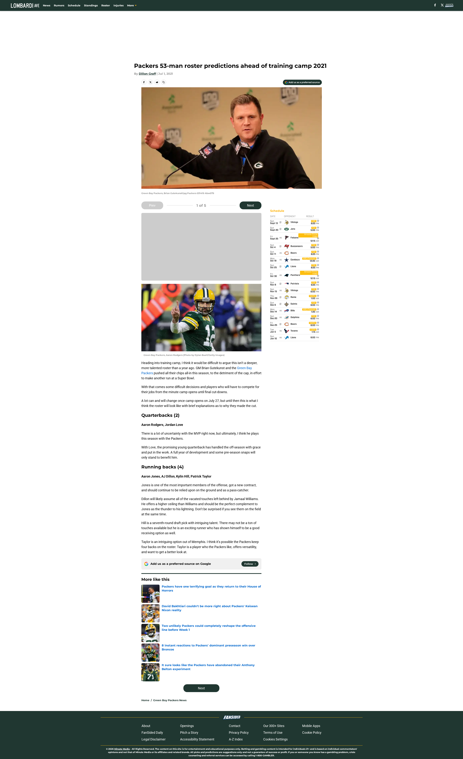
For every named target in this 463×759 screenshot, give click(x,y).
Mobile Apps (311, 726)
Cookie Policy (311, 732)
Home (145, 700)
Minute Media (122, 749)
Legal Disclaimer (154, 739)
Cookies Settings (275, 739)
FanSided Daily (152, 732)
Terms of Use (273, 732)
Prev (152, 205)
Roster (105, 5)
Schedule (74, 5)
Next (250, 205)
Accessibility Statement (197, 739)
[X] (442, 5)
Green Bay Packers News (169, 700)
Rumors (59, 5)
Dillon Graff (147, 73)
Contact (234, 726)
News (46, 5)
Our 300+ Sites (273, 726)
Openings (187, 726)
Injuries (119, 5)
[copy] (163, 82)
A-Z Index (236, 739)
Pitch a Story (189, 732)
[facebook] (435, 5)
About (146, 726)
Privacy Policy (239, 732)
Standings (91, 5)
